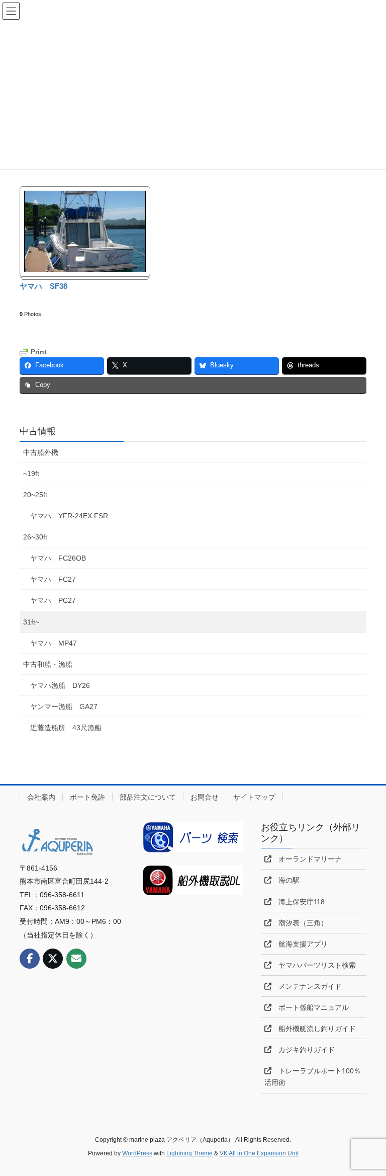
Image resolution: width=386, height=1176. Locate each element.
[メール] (76, 959)
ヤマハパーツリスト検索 (313, 965)
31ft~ (31, 622)
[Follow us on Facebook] (30, 959)
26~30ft (35, 537)
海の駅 (285, 880)
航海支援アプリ (299, 944)
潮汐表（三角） (299, 923)
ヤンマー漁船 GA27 (64, 706)
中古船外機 (40, 452)
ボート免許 (87, 797)
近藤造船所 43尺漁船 (66, 728)
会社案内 (41, 797)
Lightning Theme (189, 1153)
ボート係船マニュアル (310, 1007)
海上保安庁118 (298, 902)
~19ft (31, 473)
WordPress (137, 1153)
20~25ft (35, 495)
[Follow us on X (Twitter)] (53, 959)
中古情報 (38, 431)
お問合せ (204, 797)
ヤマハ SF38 (43, 286)
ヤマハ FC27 (53, 579)
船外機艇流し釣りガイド (313, 1029)
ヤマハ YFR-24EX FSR (69, 516)
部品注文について (148, 797)
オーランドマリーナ (306, 859)
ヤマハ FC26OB (58, 558)
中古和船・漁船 (47, 664)
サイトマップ (254, 797)
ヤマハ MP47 (53, 643)
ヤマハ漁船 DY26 (60, 685)
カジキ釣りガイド (303, 1050)
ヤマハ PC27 (53, 600)
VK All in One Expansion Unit (259, 1153)
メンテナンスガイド (306, 986)
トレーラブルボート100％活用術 (312, 1076)
